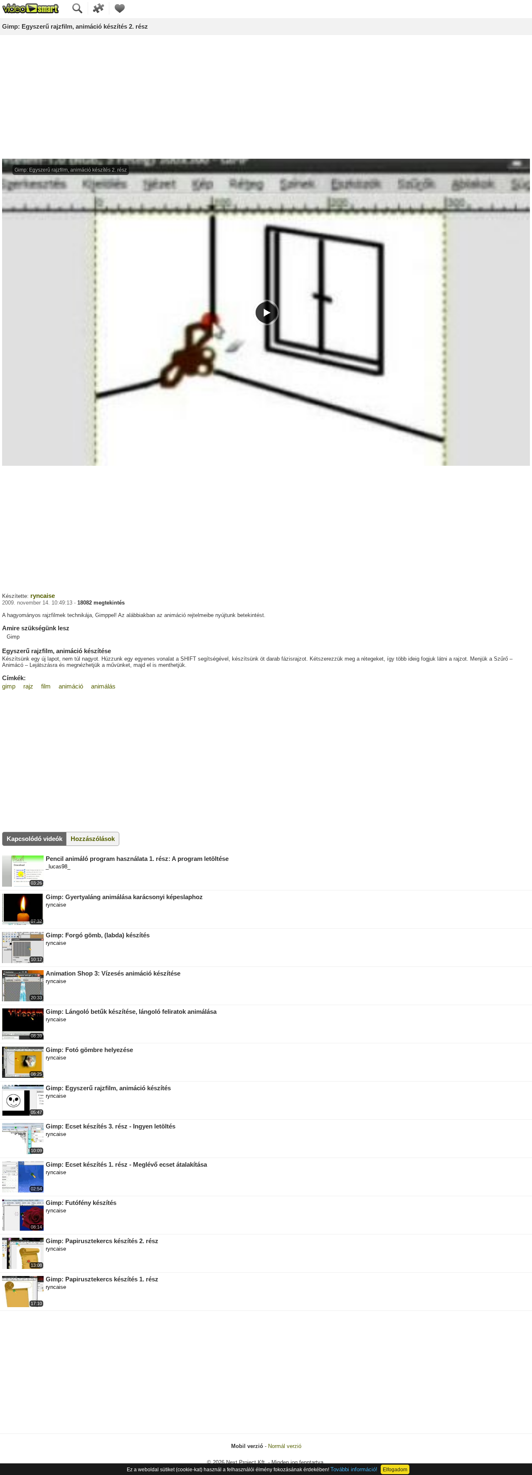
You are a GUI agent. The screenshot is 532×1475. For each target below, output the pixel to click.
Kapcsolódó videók (34, 838)
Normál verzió (284, 1446)
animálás (103, 686)
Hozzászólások (93, 838)
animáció (71, 686)
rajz (28, 686)
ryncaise (42, 595)
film (46, 686)
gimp (8, 686)
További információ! (353, 1469)
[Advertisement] (266, 97)
